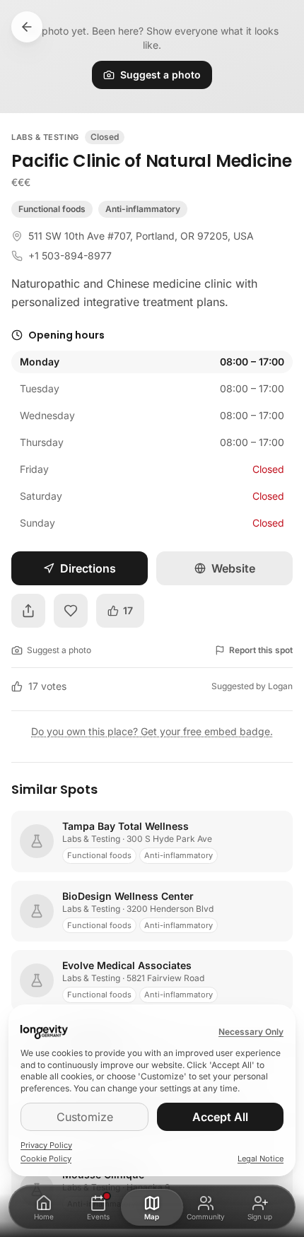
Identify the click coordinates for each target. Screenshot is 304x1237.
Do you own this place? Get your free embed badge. (152, 731)
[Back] (26, 26)
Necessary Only (250, 1031)
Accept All (220, 1117)
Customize (85, 1117)
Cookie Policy (46, 1158)
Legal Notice (260, 1158)
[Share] (28, 611)
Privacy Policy (46, 1145)
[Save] (71, 611)
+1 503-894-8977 (70, 256)
